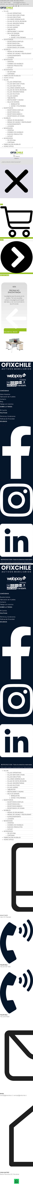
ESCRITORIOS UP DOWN (15, 47)
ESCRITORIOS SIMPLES (15, 41)
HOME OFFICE (9, 78)
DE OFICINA (11, 72)
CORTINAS (10, 74)
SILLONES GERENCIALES (16, 19)
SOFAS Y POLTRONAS (18, 37)
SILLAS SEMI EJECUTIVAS (16, 15)
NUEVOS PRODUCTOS (15, 66)
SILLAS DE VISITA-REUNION (16, 21)
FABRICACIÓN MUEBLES (12, 76)
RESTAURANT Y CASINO (15, 31)
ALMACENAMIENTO (14, 55)
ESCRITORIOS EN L (13, 43)
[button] (16, 156)
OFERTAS (10, 62)
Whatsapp (4, 915)
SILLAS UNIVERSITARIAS (15, 23)
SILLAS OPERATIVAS (14, 13)
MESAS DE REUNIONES (15, 51)
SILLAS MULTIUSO (13, 25)
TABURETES (11, 29)
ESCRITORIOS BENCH (14, 45)
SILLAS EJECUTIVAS (14, 17)
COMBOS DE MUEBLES (15, 64)
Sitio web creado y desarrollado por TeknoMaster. (16, 562)
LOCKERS (10, 57)
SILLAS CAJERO (12, 27)
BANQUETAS (15, 35)
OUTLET (10, 68)
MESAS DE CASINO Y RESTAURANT (19, 53)
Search (16, 158)
